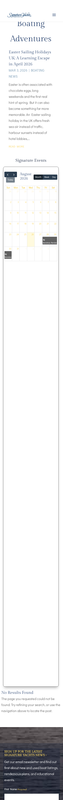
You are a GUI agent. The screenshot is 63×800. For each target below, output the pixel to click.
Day (54, 177)
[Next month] (14, 174)
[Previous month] (7, 174)
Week (46, 177)
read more (16, 146)
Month (38, 177)
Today (10, 179)
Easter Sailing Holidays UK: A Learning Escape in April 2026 (30, 58)
